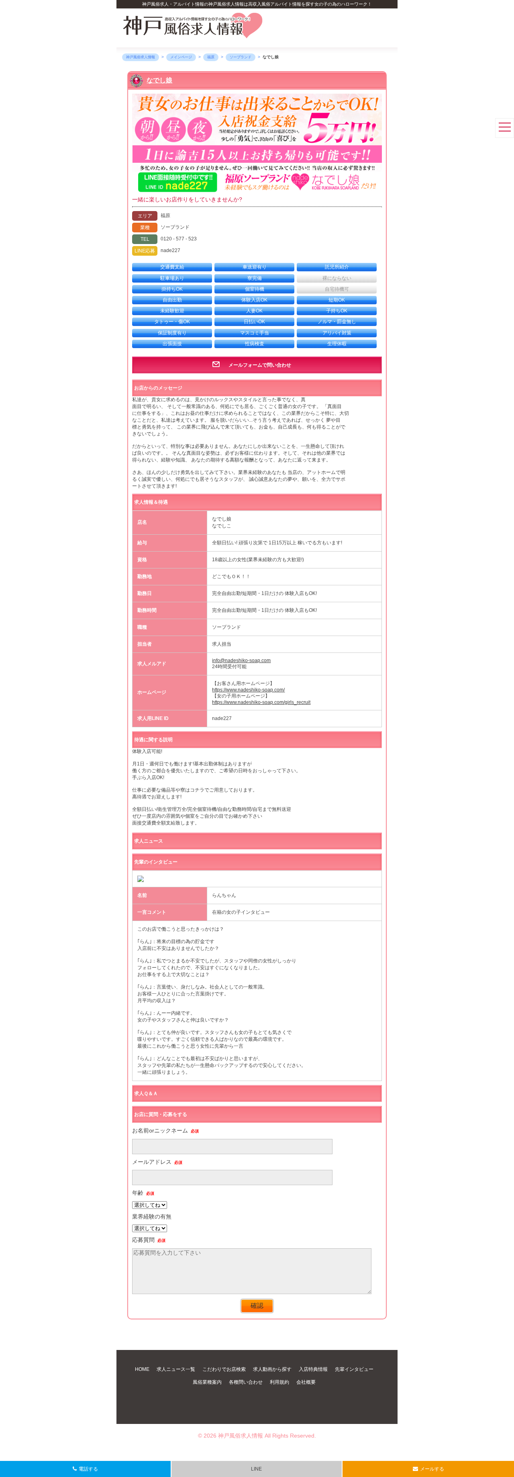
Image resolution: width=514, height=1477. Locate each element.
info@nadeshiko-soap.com (241, 660)
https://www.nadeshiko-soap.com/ (248, 690)
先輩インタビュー (354, 1369)
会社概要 (306, 1382)
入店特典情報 (313, 1369)
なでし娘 (159, 80)
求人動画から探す (272, 1369)
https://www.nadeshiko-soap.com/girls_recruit (261, 702)
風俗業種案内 (207, 1382)
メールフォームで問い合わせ (259, 365)
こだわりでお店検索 (224, 1369)
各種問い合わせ (246, 1382)
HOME (142, 1369)
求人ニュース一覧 (176, 1369)
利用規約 (279, 1382)
